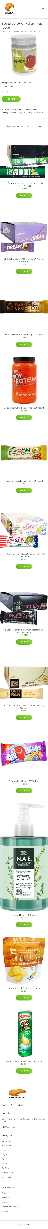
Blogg (4, 1193)
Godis (4, 1159)
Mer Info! (11, 99)
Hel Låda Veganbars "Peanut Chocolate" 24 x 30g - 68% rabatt (24, 631)
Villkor (4, 1202)
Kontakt (5, 1198)
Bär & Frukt (6, 1141)
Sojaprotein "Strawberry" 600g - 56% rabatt (24, 408)
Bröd (4, 1150)
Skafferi (5, 1168)
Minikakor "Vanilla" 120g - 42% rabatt (24, 988)
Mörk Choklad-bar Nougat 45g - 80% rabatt (24, 334)
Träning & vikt (7, 1173)
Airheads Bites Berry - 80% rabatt (24, 781)
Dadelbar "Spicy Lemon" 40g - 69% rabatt (24, 481)
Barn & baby (7, 1145)
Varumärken (18, 82)
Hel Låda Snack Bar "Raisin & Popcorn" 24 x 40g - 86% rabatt (24, 555)
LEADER (27, 82)
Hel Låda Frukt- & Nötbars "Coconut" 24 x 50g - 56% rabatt (24, 706)
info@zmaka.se (8, 1127)
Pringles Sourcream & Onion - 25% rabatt (24, 1061)
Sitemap (5, 1211)
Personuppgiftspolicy (11, 1207)
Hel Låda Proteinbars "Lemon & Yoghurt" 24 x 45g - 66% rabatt (24, 184)
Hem (4, 31)
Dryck (4, 1154)
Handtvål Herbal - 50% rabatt (24, 915)
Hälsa (4, 1163)
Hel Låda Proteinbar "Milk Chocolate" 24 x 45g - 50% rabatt (24, 260)
